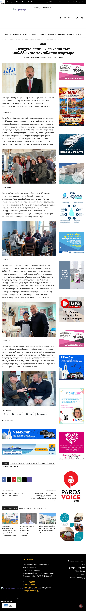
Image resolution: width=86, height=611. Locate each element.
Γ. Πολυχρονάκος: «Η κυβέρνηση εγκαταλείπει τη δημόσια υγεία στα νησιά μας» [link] (27, 530)
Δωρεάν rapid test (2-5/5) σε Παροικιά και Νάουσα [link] (12, 494)
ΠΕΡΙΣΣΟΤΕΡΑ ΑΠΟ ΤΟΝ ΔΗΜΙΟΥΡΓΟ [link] (32, 508)
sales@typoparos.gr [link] (30, 591)
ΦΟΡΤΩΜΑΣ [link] (14, 466)
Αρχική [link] (4, 39)
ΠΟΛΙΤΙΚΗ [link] (43, 463)
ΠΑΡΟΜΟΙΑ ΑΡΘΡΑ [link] (10, 508)
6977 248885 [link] (30, 585)
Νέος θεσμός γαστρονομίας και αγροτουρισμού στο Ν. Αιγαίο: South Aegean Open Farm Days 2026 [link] (9, 530)
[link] (2, 2)
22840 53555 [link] (30, 582)
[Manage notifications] (81, 606)
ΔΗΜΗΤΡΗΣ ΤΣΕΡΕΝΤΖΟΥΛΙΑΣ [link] (36, 57)
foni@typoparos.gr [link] (32, 588)
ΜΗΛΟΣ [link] (21, 463)
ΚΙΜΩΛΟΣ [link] (14, 463)
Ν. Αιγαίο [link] (11, 39)
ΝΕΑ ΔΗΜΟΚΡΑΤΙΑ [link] (32, 463)
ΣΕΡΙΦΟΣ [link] (51, 463)
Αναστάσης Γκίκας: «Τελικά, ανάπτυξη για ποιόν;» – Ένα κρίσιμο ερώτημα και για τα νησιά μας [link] (43, 496)
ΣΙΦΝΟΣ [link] (5, 466)
